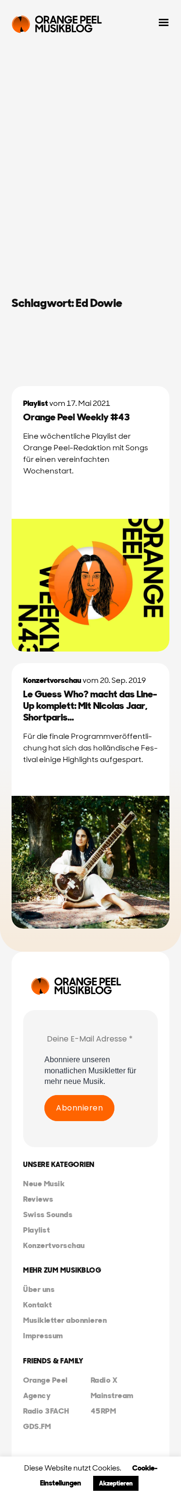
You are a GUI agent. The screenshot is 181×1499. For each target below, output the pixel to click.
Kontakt (37, 1305)
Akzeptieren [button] (116, 1483)
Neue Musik (44, 1184)
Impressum (43, 1336)
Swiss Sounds (47, 1214)
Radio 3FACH (46, 1411)
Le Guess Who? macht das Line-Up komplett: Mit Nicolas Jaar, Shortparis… (90, 705)
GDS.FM (37, 1426)
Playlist (35, 403)
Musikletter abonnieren (65, 1320)
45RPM (103, 1411)
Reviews (38, 1199)
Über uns (39, 1289)
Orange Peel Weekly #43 (76, 417)
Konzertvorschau (52, 680)
